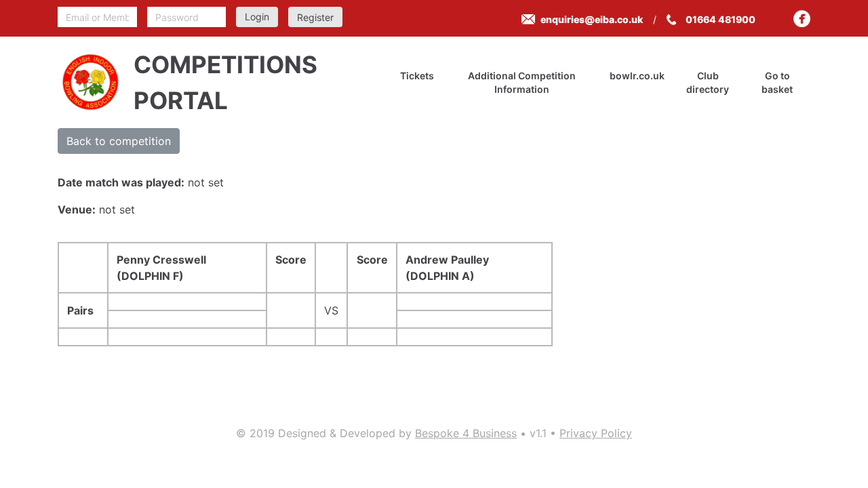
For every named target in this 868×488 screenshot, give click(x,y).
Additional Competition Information (522, 82)
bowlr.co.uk (637, 75)
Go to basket (777, 82)
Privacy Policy (595, 433)
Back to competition (118, 141)
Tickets (417, 75)
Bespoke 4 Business (466, 433)
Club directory (707, 82)
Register (315, 17)
